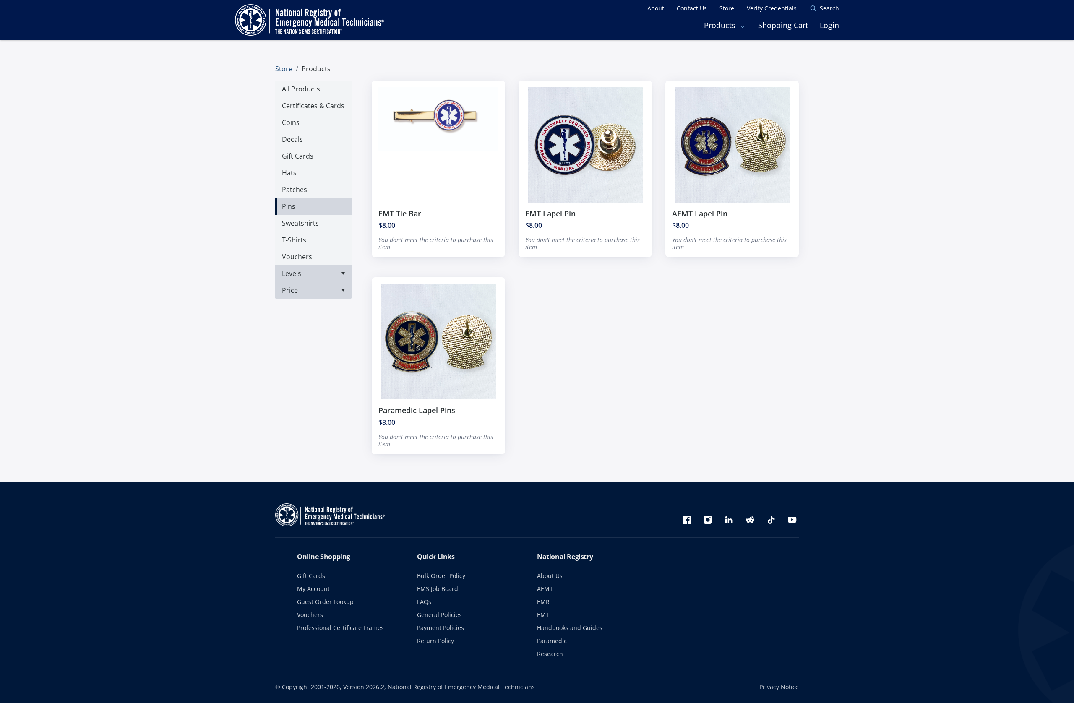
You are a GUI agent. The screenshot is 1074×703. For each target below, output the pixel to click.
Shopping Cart (783, 25)
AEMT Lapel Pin (699, 213)
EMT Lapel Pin (550, 213)
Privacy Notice (779, 687)
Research (550, 654)
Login (829, 25)
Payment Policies (440, 628)
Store (283, 68)
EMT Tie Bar (399, 213)
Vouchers (310, 615)
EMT (543, 615)
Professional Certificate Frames (340, 628)
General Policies (439, 615)
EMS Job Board (437, 589)
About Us (550, 576)
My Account (313, 589)
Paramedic (552, 641)
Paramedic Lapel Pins (416, 410)
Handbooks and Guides (569, 628)
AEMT (545, 589)
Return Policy (435, 641)
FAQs (424, 602)
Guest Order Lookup (325, 602)
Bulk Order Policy (441, 576)
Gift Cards (311, 576)
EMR (543, 602)
